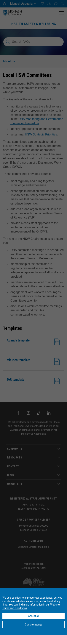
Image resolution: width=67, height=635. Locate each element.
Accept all (33, 616)
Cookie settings (33, 624)
